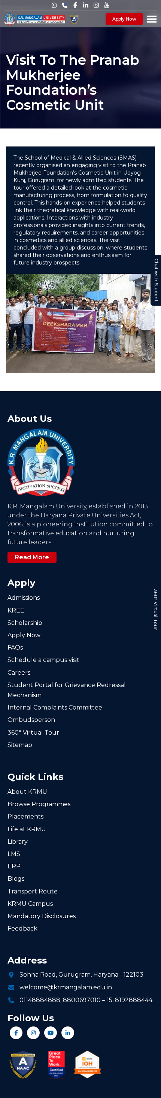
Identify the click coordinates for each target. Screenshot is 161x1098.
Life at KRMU (26, 829)
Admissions (23, 597)
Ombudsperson (31, 719)
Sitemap (19, 744)
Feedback (22, 928)
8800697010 (82, 1000)
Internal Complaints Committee (54, 707)
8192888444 (133, 1000)
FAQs (15, 647)
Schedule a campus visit (43, 659)
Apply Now (124, 19)
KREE (15, 610)
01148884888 (39, 1000)
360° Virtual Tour (155, 609)
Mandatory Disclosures (41, 916)
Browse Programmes (38, 804)
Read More (32, 557)
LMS (13, 853)
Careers (18, 672)
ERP (14, 866)
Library (17, 841)
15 (109, 1000)
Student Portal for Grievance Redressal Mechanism (66, 690)
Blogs (15, 878)
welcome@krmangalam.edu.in (65, 987)
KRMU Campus (30, 903)
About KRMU (27, 791)
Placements (25, 816)
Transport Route (32, 891)
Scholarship (24, 622)
